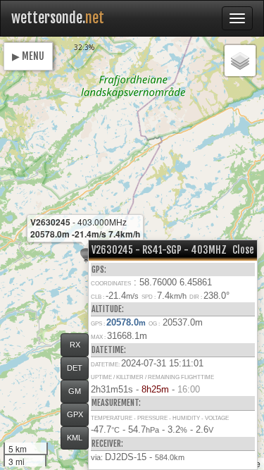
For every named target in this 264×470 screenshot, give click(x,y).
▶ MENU (28, 56)
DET (74, 368)
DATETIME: (109, 350)
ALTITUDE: (108, 309)
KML (74, 437)
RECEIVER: (107, 443)
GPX (75, 414)
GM (74, 391)
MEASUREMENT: (116, 402)
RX (75, 344)
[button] (86, 255)
